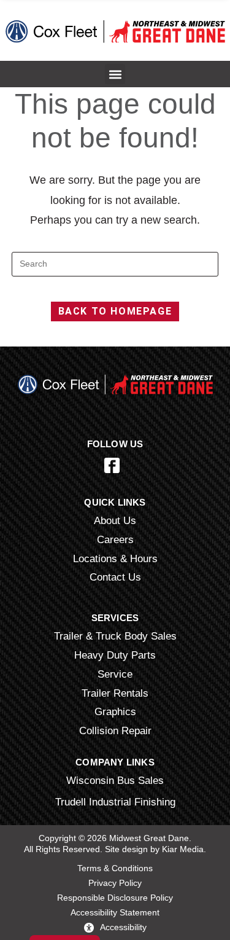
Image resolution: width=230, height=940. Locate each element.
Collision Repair (115, 730)
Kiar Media (183, 849)
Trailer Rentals (115, 693)
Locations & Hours (115, 558)
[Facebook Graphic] (112, 465)
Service (115, 674)
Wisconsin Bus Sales (115, 780)
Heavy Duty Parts (115, 654)
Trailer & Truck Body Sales (115, 635)
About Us (115, 520)
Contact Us (115, 576)
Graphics (115, 711)
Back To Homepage (115, 311)
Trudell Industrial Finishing (115, 801)
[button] (115, 74)
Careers (115, 539)
